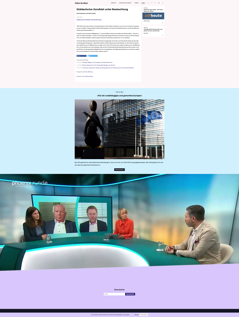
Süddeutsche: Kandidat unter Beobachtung (89, 19)
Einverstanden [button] (144, 314)
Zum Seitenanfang (87, 76)
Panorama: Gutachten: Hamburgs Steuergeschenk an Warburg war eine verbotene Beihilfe (108, 68)
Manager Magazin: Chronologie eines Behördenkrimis (97, 62)
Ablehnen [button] (137, 314)
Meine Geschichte (119, 169)
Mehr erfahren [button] (126, 314)
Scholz (85, 72)
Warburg (90, 72)
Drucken (79, 76)
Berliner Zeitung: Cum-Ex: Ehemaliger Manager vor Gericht (98, 65)
